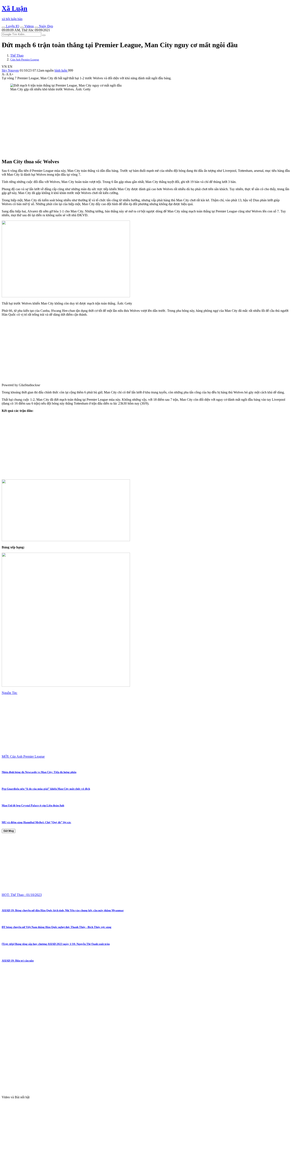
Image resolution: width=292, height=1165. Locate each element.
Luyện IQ (12, 26)
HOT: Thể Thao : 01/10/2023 (22, 895)
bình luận (61, 70)
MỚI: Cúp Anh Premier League (23, 756)
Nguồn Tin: (9, 693)
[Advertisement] (130, 125)
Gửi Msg (8, 830)
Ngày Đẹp (45, 26)
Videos (29, 26)
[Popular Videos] (22, 27)
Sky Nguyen (10, 70)
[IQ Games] (3, 27)
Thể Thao (17, 55)
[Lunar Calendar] (36, 27)
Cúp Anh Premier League (24, 59)
